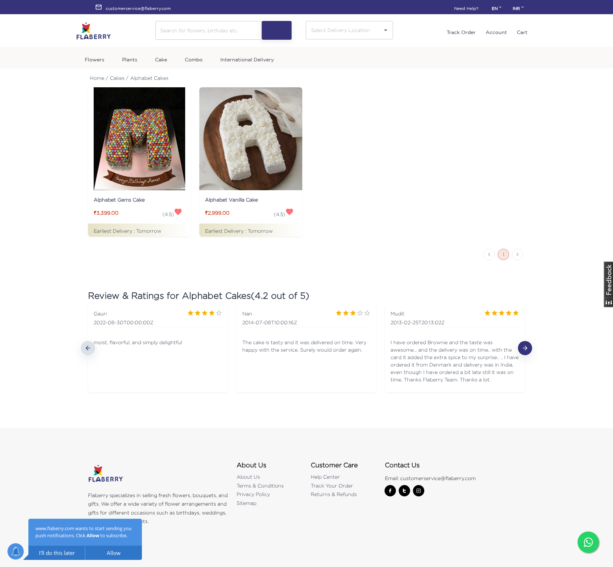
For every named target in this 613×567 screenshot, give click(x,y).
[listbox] (306, 348)
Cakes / (119, 78)
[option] (158, 348)
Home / (99, 78)
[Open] (386, 30)
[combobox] (344, 30)
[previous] (88, 348)
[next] (525, 348)
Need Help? (466, 8)
